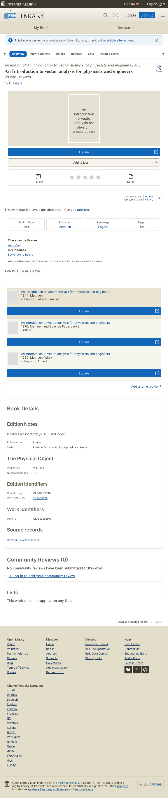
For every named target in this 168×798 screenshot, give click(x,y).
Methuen (64, 227)
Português (14, 737)
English (103, 227)
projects (122, 786)
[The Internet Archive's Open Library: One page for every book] (23, 15)
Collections (53, 663)
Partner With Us (17, 653)
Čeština (12, 695)
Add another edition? (146, 386)
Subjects (52, 658)
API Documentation (97, 649)
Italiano (11, 727)
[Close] (157, 40)
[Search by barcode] (115, 15)
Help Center (132, 644)
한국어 (11, 732)
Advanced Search (57, 667)
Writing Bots (93, 658)
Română (12, 741)
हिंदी (9, 718)
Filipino (11, 765)
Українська (14, 755)
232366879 (40, 498)
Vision (11, 644)
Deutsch (12, 699)
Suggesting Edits (135, 653)
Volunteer (13, 649)
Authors (51, 653)
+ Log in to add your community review (42, 576)
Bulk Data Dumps (96, 653)
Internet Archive (68, 782)
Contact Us (131, 649)
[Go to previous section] (5, 54)
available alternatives (118, 40)
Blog (10, 663)
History (149, 199)
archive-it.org (84, 789)
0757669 (156, 784)
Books (50, 649)
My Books (42, 27)
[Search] (105, 15)
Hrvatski (12, 723)
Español (12, 709)
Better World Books (20, 254)
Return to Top (55, 672)
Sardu (11, 746)
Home (50, 644)
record (35, 540)
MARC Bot (147, 196)
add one (83, 209)
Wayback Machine (39, 789)
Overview (18, 53)
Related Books (109, 53)
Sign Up (147, 15)
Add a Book (132, 658)
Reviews (76, 53)
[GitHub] (145, 669)
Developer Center (96, 644)
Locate (84, 152)
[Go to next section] (163, 54)
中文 (10, 760)
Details (60, 53)
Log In (131, 15)
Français (12, 713)
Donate (131, 4)
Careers (12, 658)
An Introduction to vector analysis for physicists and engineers (65, 291)
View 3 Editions (40, 53)
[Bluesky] (128, 669)
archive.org (60, 789)
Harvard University (18, 540)
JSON (159, 621)
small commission (93, 261)
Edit (159, 198)
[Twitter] (137, 669)
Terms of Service (18, 667)
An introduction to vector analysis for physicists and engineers (79, 65)
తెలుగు (10, 751)
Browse (124, 27)
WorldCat (14, 245)
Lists (91, 53)
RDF (151, 621)
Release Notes (134, 663)
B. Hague (15, 83)
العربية (11, 690)
